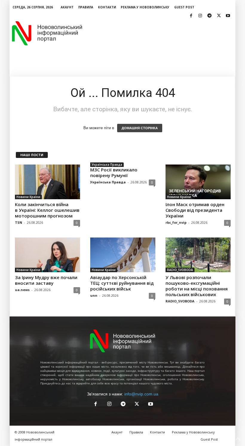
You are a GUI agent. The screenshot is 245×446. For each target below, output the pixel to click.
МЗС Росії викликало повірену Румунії (113, 172)
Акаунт (67, 7)
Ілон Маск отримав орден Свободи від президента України (195, 210)
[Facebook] (191, 16)
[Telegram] (209, 16)
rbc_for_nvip (176, 222)
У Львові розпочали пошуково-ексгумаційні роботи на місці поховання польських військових (197, 285)
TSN (18, 222)
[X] (218, 16)
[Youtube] (228, 16)
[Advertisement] (159, 33)
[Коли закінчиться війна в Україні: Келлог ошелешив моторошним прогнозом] (47, 182)
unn (93, 295)
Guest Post (184, 7)
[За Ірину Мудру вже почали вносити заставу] (47, 255)
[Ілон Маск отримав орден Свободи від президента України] (198, 182)
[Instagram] (200, 16)
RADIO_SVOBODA (180, 270)
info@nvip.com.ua (141, 394)
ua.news (22, 289)
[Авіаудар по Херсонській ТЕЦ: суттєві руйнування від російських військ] (122, 255)
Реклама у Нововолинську (145, 7)
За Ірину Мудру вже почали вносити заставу (46, 280)
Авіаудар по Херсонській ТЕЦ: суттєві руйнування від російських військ (122, 283)
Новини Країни (28, 197)
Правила (85, 7)
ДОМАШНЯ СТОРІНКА (140, 128)
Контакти (107, 7)
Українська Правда (107, 164)
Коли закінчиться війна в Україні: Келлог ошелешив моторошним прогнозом (47, 210)
